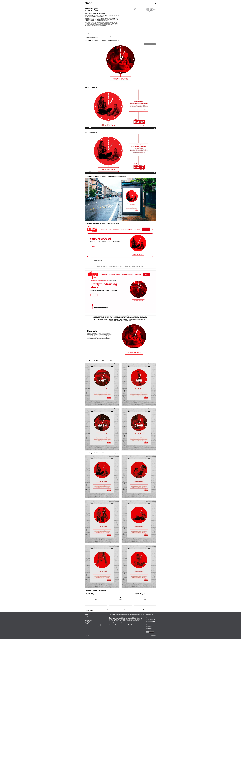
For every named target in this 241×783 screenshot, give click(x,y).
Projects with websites (101, 627)
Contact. (98, 620)
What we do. (99, 615)
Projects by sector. (100, 625)
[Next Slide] (87, 83)
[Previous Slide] (154, 83)
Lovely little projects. (100, 628)
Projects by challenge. (101, 624)
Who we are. (99, 616)
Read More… (106, 33)
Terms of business (149, 628)
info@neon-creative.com (97, 609)
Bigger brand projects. (101, 626)
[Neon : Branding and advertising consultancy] (88, 3)
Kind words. (99, 617)
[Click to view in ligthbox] (102, 384)
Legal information (149, 626)
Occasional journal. (100, 621)
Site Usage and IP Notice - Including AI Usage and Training (150, 624)
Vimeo (96, 37)
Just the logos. (99, 629)
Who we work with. (100, 618)
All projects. (99, 630)
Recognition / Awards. (101, 619)
